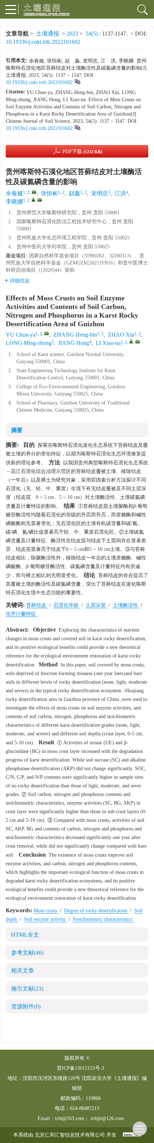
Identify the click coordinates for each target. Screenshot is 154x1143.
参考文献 (27, 953)
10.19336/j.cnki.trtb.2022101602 (43, 42)
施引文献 (27, 988)
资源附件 (25, 1006)
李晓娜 (14, 201)
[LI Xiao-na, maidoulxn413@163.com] (131, 341)
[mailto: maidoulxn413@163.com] (137, 341)
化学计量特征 (21, 614)
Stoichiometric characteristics (103, 919)
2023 (72, 34)
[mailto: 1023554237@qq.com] (46, 333)
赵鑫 (74, 193)
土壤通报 (47, 34)
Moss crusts (46, 910)
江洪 (120, 193)
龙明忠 (99, 193)
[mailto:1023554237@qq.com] (34, 192)
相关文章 (22, 971)
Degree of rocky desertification (96, 910)
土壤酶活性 (126, 605)
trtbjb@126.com (107, 1118)
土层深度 (96, 605)
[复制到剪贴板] (77, 81)
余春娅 (14, 193)
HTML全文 (25, 935)
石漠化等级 (66, 605)
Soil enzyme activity (45, 919)
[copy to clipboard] (77, 127)
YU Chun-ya (20, 335)
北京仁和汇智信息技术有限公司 (70, 1135)
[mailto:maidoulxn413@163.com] (39, 200)
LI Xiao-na (108, 343)
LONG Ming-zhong (29, 343)
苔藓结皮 (37, 605)
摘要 (17, 430)
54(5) (92, 34)
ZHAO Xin (121, 335)
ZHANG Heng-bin (75, 335)
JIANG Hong (73, 343)
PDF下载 (82, 151)
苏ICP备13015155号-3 (80, 1068)
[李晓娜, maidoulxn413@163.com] (33, 199)
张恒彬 (49, 193)
